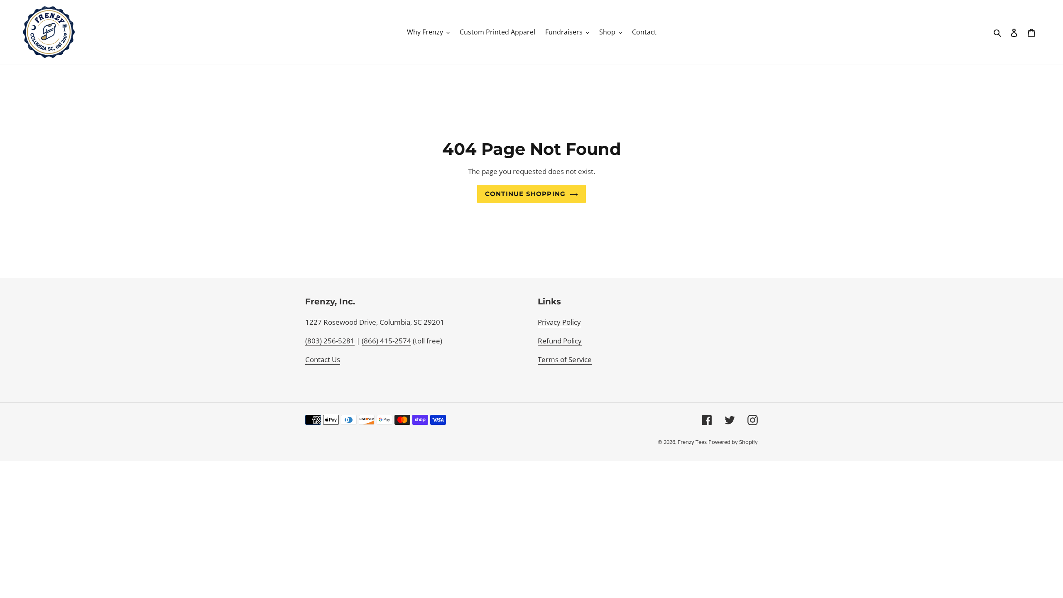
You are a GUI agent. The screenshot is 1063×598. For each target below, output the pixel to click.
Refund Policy (560, 341)
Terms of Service (565, 359)
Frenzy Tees (692, 442)
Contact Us (322, 359)
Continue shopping (525, 194)
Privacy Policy (559, 322)
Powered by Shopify (733, 442)
